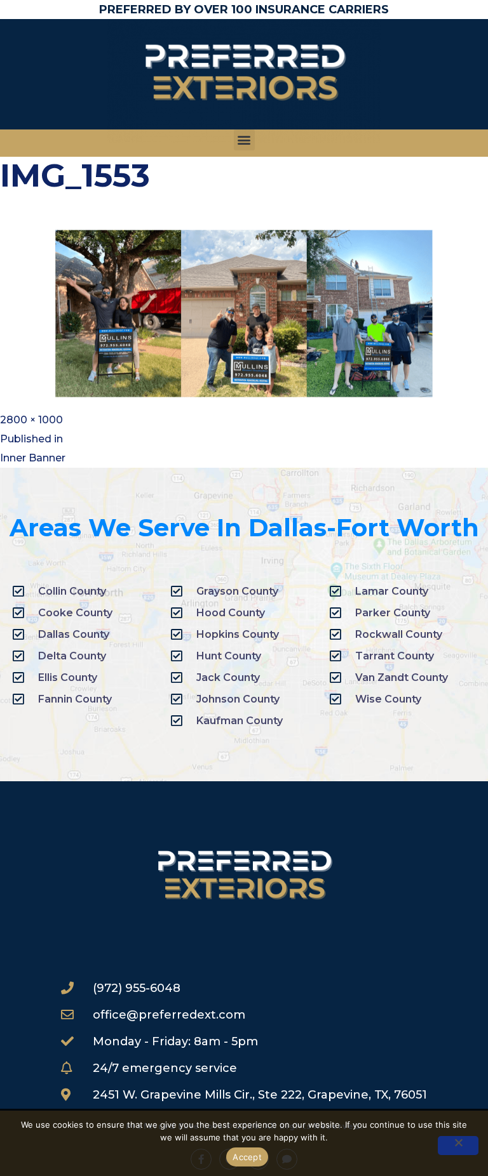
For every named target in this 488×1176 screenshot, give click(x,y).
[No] (458, 1145)
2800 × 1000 (31, 420)
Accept (247, 1157)
